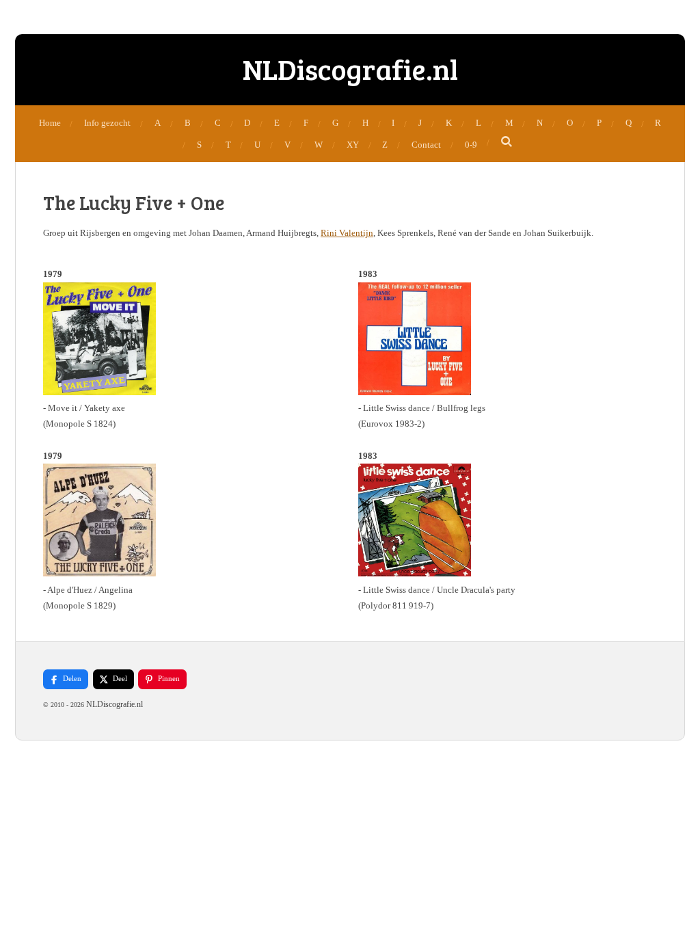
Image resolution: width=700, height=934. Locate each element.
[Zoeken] (507, 142)
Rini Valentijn (347, 233)
